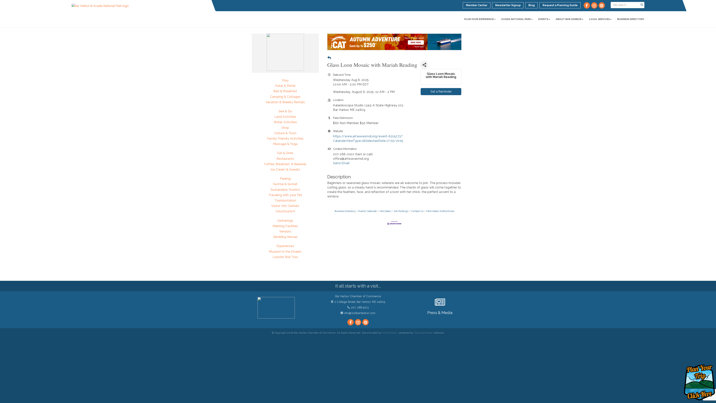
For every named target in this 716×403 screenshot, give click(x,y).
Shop (285, 127)
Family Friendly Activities (285, 138)
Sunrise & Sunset (285, 184)
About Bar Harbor (569, 19)
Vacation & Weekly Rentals (285, 102)
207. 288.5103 (359, 307)
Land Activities (285, 116)
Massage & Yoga (285, 144)
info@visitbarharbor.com (359, 313)
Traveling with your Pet (285, 195)
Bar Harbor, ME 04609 (359, 301)
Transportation (285, 200)
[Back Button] (329, 58)
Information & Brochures (440, 211)
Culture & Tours (285, 133)
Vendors (285, 231)
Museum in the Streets (285, 251)
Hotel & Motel (285, 86)
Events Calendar (367, 211)
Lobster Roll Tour (285, 257)
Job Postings (401, 211)
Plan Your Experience (479, 19)
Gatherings (285, 220)
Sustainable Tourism (285, 189)
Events (543, 19)
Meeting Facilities (285, 226)
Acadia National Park (516, 19)
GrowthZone (389, 332)
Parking (285, 178)
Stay (285, 80)
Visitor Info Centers (285, 206)
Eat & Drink (285, 153)
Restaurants (285, 158)
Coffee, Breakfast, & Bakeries (285, 164)
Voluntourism (285, 211)
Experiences (285, 246)
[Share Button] (424, 65)
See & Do (285, 111)
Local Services (599, 19)
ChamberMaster (423, 332)
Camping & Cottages (285, 97)
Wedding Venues (285, 237)
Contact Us (417, 211)
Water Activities (285, 122)
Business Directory (630, 19)
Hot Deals (385, 211)
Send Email (341, 163)
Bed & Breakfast (285, 91)
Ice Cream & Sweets (285, 169)
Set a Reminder (441, 91)
